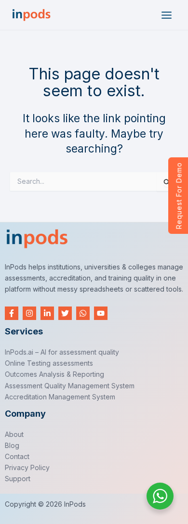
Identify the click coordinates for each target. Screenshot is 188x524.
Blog (12, 445)
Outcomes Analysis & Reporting (54, 374)
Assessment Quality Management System (69, 386)
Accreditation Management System (60, 397)
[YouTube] (100, 313)
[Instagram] (29, 313)
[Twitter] (65, 313)
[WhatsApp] (83, 313)
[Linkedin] (47, 313)
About (14, 434)
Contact (17, 456)
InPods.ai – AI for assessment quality (62, 352)
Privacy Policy (27, 467)
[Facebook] (11, 313)
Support (17, 478)
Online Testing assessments (49, 363)
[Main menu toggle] (166, 15)
